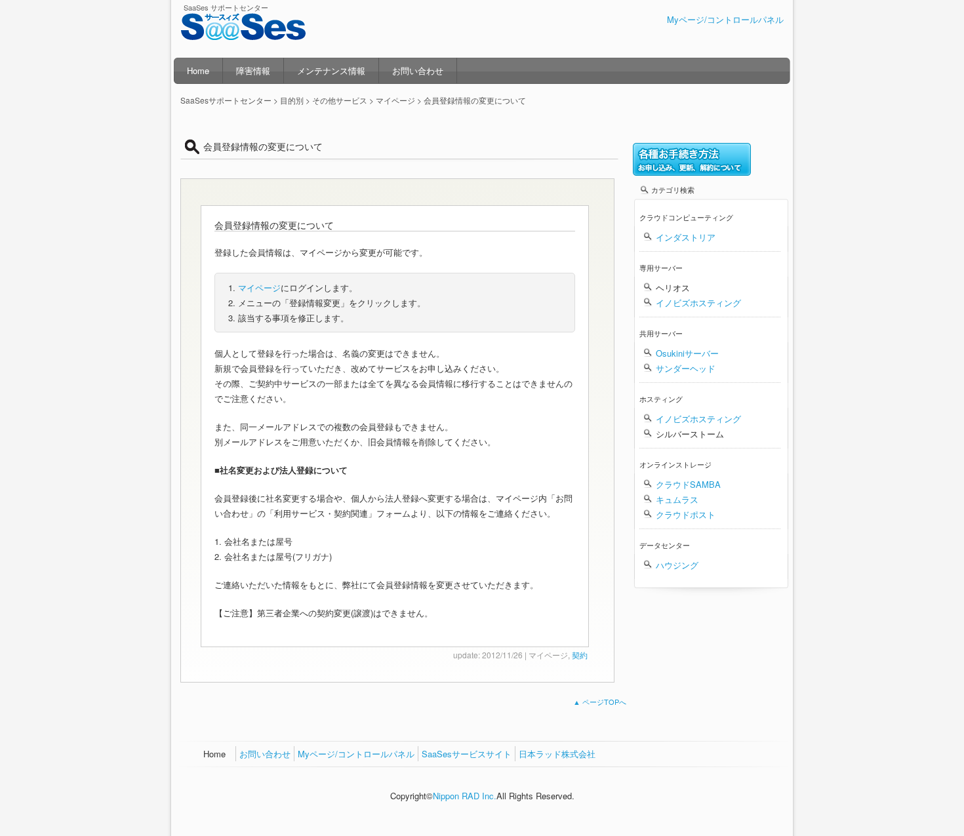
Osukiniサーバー (687, 353)
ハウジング (677, 565)
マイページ (259, 287)
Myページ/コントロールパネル (725, 19)
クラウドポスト (685, 514)
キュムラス (677, 499)
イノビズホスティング (698, 302)
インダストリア (685, 237)
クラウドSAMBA (688, 484)
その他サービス (339, 100)
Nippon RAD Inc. (464, 795)
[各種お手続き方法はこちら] (692, 172)
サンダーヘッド (685, 368)
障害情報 (253, 70)
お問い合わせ (417, 70)
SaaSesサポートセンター (245, 35)
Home (198, 70)
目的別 (292, 100)
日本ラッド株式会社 (557, 753)
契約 (580, 654)
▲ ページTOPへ (599, 701)
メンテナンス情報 (331, 70)
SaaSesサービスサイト (467, 753)
